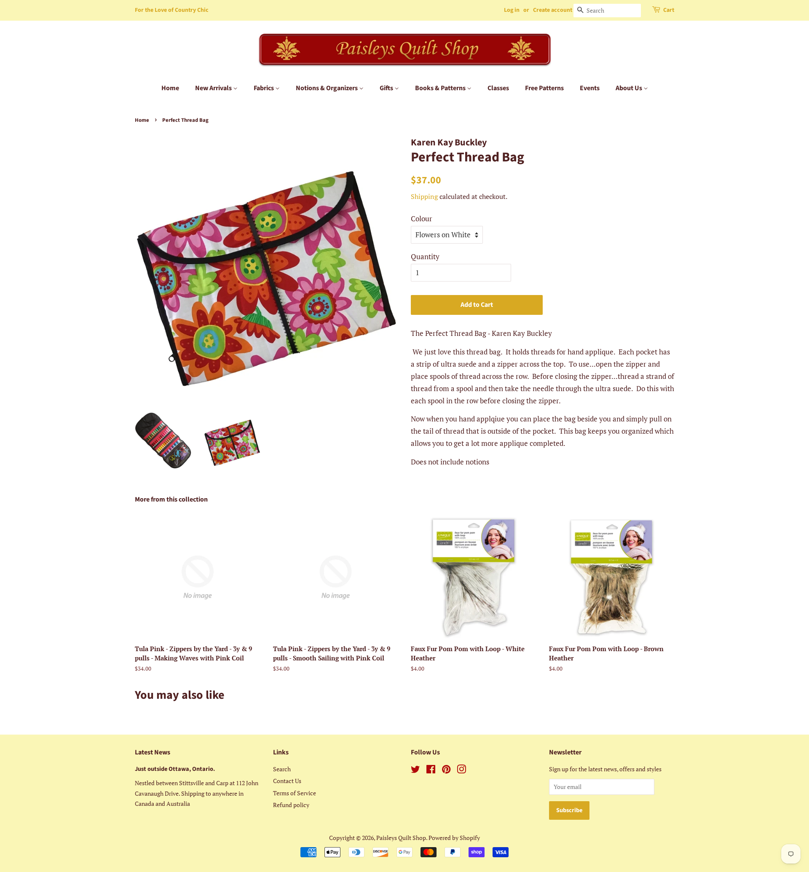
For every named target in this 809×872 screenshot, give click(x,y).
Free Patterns (544, 88)
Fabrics (264, 88)
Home (170, 88)
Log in (512, 10)
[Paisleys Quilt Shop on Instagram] (461, 771)
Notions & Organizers (327, 88)
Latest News (152, 752)
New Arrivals (214, 88)
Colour (421, 218)
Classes (498, 88)
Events (590, 88)
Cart (668, 10)
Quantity (425, 256)
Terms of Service (294, 793)
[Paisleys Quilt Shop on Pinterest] (446, 771)
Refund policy (291, 805)
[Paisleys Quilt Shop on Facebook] (431, 771)
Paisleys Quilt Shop (401, 838)
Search (282, 769)
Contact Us (287, 781)
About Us (629, 88)
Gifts (387, 88)
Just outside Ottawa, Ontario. (175, 769)
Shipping (424, 196)
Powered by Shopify (454, 838)
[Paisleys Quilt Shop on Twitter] (415, 771)
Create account (552, 10)
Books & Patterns (441, 88)
